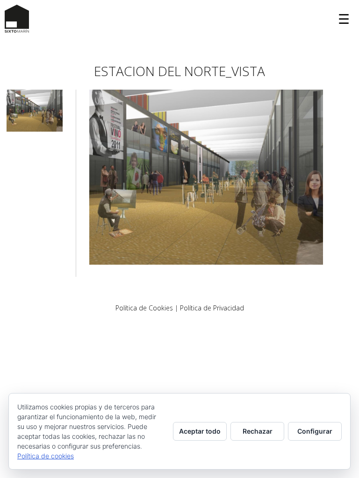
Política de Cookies (144, 307)
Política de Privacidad (212, 307)
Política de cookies (45, 456)
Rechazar (258, 431)
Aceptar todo (200, 431)
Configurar (314, 431)
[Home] (17, 18)
